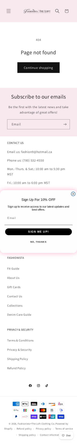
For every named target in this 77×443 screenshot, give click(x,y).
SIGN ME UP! (38, 231)
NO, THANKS (38, 242)
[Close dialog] (73, 194)
